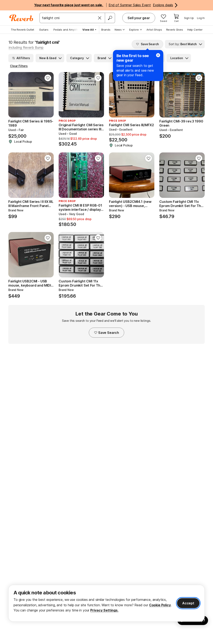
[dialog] (106, 603)
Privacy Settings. (104, 610)
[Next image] (48, 94)
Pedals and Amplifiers (67, 29)
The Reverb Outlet (22, 29)
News (118, 29)
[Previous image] (14, 94)
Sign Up (189, 18)
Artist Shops (154, 29)
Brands (105, 29)
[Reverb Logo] (21, 17)
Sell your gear (139, 18)
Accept (188, 603)
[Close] (99, 18)
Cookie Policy (160, 605)
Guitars (43, 29)
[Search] (110, 18)
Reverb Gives (174, 29)
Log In (201, 18)
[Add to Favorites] (48, 78)
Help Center (195, 29)
